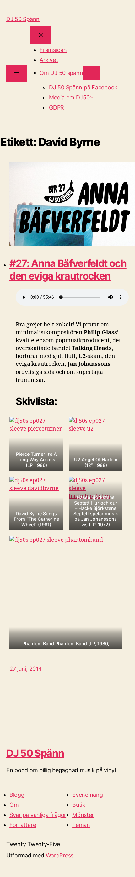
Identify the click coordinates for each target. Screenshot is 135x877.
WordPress (60, 855)
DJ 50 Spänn (23, 19)
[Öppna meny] (16, 73)
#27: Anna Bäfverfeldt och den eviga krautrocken (68, 269)
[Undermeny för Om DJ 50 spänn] (91, 73)
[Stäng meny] (40, 35)
